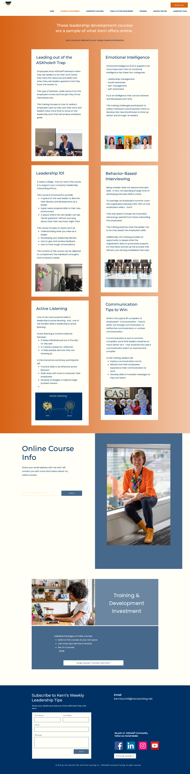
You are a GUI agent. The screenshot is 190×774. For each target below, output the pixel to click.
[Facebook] (119, 746)
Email (37, 725)
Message (38, 735)
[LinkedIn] (131, 746)
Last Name (67, 715)
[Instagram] (143, 746)
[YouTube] (155, 746)
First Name (39, 715)
